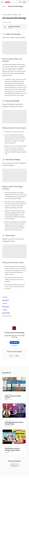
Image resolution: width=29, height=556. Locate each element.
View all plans (14, 345)
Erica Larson (5, 306)
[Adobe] (7, 2)
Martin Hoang (6, 313)
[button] (20, 2)
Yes (13, 356)
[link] (4, 6)
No (18, 356)
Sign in (24, 2)
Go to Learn (14, 465)
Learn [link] (4, 6)
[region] (14, 389)
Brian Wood (5, 300)
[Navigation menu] (2, 2)
